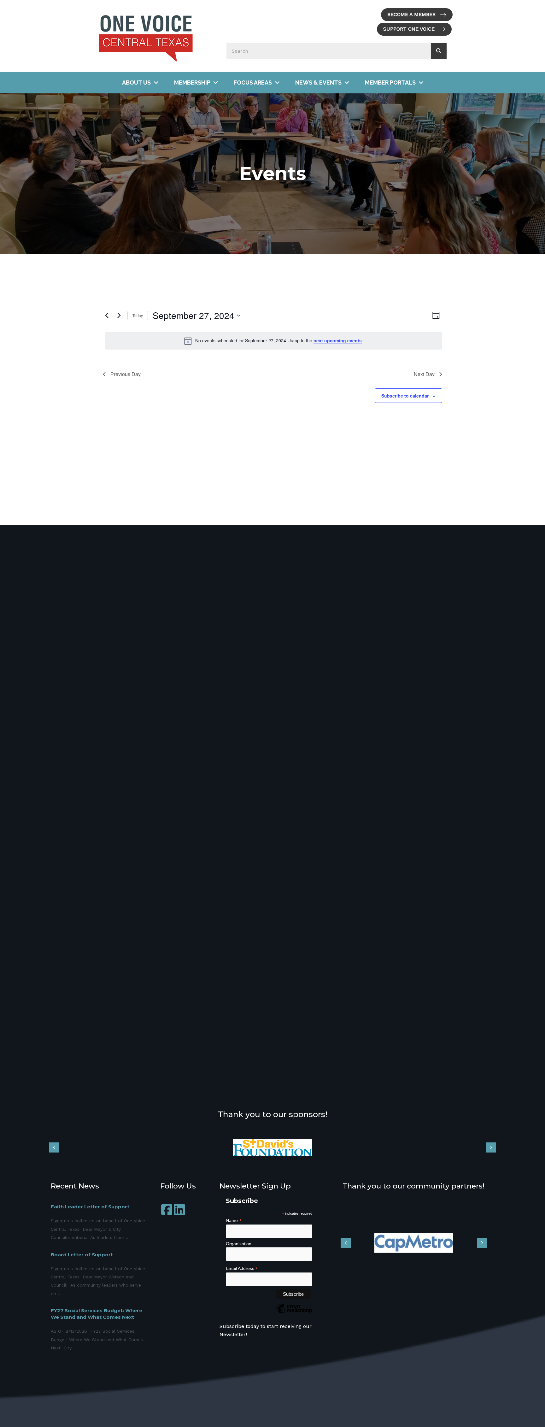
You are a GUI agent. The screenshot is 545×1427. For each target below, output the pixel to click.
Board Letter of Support (82, 1255)
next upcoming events (338, 340)
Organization (238, 1243)
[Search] (439, 51)
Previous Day (125, 374)
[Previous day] (106, 315)
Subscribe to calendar (405, 395)
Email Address (242, 1268)
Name (234, 1221)
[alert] (273, 341)
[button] (417, 14)
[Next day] (119, 315)
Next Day (424, 374)
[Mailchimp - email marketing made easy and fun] (294, 1313)
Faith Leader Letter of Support (90, 1207)
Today (137, 315)
